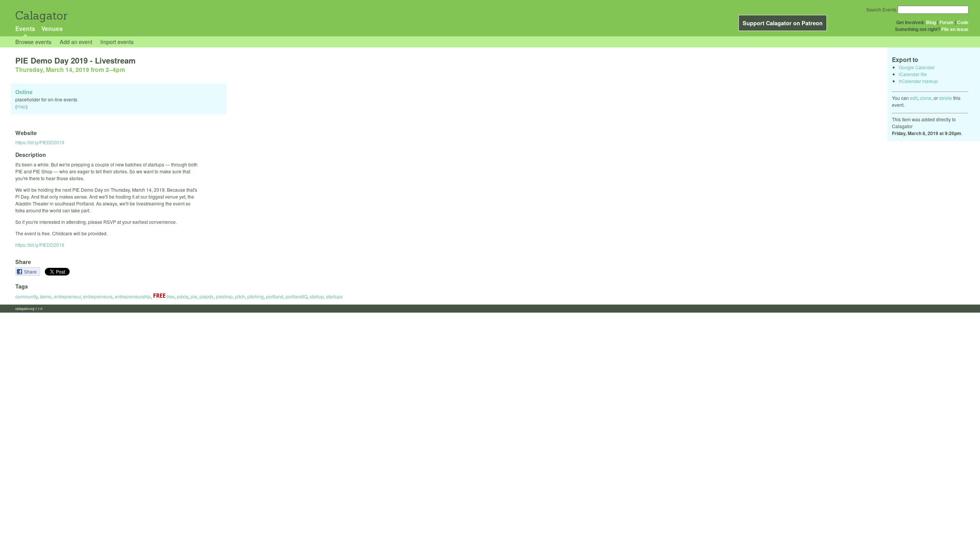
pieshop (224, 296)
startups (334, 296)
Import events (117, 41)
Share (31, 271)
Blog (931, 22)
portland (274, 296)
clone (925, 98)
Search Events (881, 9)
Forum (946, 22)
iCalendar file (913, 74)
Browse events (33, 41)
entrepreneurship (133, 296)
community (26, 296)
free (170, 296)
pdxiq (182, 296)
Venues (52, 28)
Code (963, 22)
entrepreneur (67, 296)
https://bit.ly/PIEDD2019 (39, 142)
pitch (240, 296)
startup (317, 296)
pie (194, 296)
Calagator (41, 15)
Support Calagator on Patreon (783, 23)
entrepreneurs (98, 296)
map (21, 106)
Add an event (76, 41)
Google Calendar (917, 67)
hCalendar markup (918, 81)
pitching (255, 296)
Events (25, 28)
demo (46, 296)
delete (945, 98)
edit (914, 98)
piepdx (206, 296)
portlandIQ (296, 296)
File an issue (955, 29)
